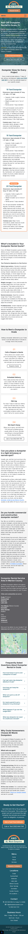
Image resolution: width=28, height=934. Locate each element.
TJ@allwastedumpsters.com (14, 904)
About (14, 859)
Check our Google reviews (18, 792)
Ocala (14, 873)
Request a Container (14, 866)
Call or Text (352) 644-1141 (14, 59)
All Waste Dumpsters (16, 563)
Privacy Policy (14, 928)
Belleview (14, 878)
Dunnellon (14, 888)
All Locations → (14, 893)
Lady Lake (14, 881)
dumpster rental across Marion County (12, 500)
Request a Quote (14, 366)
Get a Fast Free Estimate (14, 55)
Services (14, 862)
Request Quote (14, 10)
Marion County (14, 883)
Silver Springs (14, 886)
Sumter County (14, 891)
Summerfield (14, 876)
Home (14, 857)
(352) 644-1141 (5, 629)
